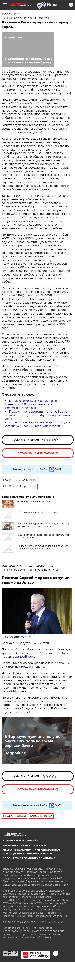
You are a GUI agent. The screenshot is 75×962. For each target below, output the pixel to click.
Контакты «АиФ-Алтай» (20, 840)
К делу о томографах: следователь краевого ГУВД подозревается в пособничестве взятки (31, 404)
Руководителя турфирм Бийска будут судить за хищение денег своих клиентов (43, 525)
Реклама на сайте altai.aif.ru (25, 845)
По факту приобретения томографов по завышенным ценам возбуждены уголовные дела (38, 415)
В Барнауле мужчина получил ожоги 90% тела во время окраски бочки (33, 741)
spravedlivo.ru (24, 656)
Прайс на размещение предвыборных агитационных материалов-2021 (31, 852)
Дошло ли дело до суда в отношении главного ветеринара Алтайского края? (42, 547)
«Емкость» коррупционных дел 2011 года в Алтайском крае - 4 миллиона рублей (37, 424)
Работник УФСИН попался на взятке (37, 512)
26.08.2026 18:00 (12, 566)
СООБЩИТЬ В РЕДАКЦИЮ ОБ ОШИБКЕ (29, 858)
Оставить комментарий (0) (37, 453)
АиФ (29, 636)
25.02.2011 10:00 (11, 14)
